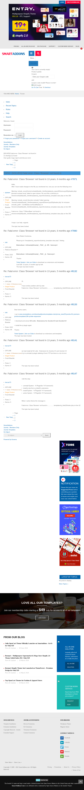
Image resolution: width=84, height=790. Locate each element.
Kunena (14, 439)
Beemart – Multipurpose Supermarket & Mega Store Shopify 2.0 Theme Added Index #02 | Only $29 (27, 657)
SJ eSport (7, 149)
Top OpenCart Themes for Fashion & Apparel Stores (23, 680)
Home (17, 94)
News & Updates (10, 648)
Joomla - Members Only (11, 144)
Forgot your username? (28, 138)
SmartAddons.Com (18, 786)
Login (62, 2)
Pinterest (67, 751)
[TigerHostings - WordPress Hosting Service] (70, 519)
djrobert (7, 192)
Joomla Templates (9, 146)
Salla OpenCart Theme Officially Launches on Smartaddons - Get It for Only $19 (28, 645)
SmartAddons (8, 142)
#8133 (74, 304)
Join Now (42, 618)
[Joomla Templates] (13, 54)
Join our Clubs (31, 262)
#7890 (74, 231)
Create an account (44, 138)
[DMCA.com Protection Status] (42, 780)
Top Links (33, 63)
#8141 (74, 340)
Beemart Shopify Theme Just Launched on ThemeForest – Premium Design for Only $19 (29, 669)
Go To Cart (35, 87)
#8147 (74, 373)
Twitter (66, 747)
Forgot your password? (12, 138)
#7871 (74, 179)
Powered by (7, 439)
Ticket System (20, 262)
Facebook (67, 738)
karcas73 (8, 276)
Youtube (66, 756)
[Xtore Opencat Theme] (70, 456)
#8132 (74, 271)
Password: (7, 130)
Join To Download (73, 2)
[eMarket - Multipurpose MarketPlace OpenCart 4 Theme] (70, 552)
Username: (7, 125)
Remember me (8, 135)
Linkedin (67, 742)
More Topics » (63, 584)
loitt (6, 242)
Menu (32, 58)
